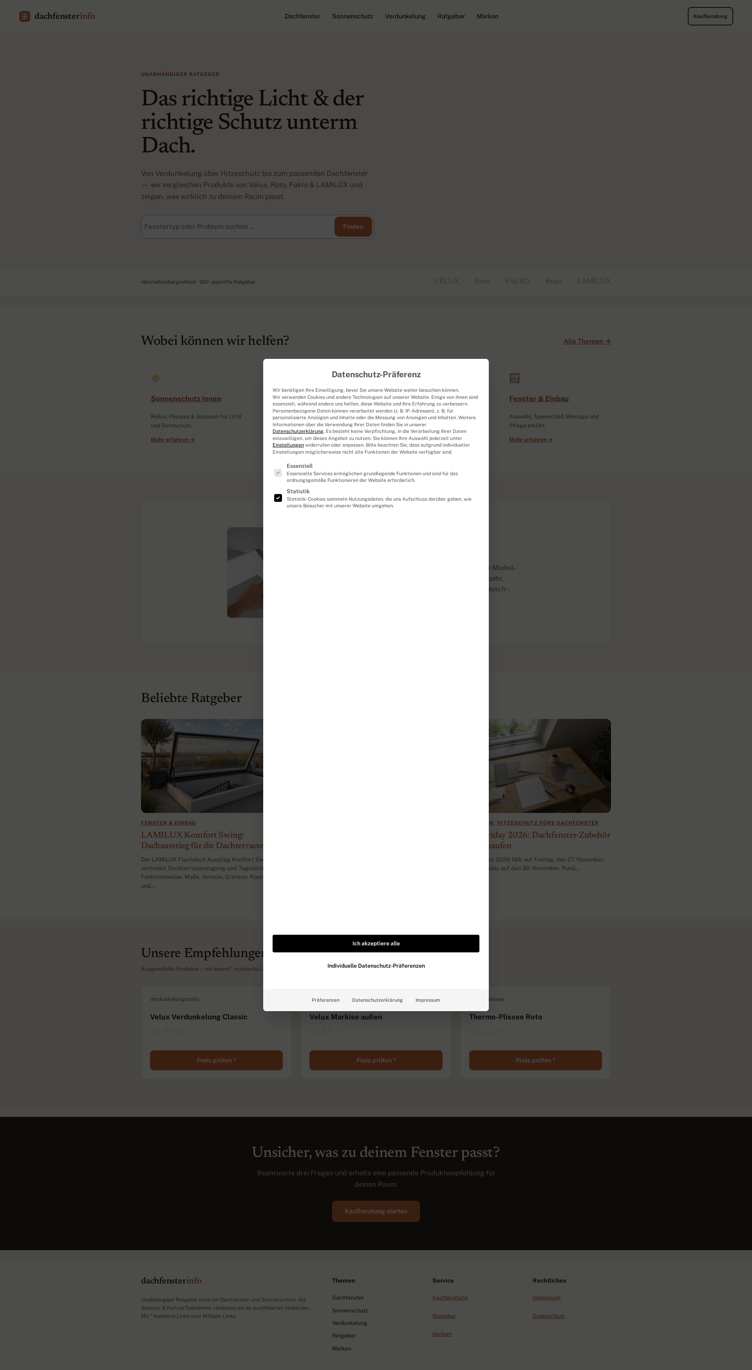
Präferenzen (326, 1000)
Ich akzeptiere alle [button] (376, 943)
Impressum (428, 1000)
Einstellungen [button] (288, 445)
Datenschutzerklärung (298, 431)
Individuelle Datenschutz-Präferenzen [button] (376, 966)
